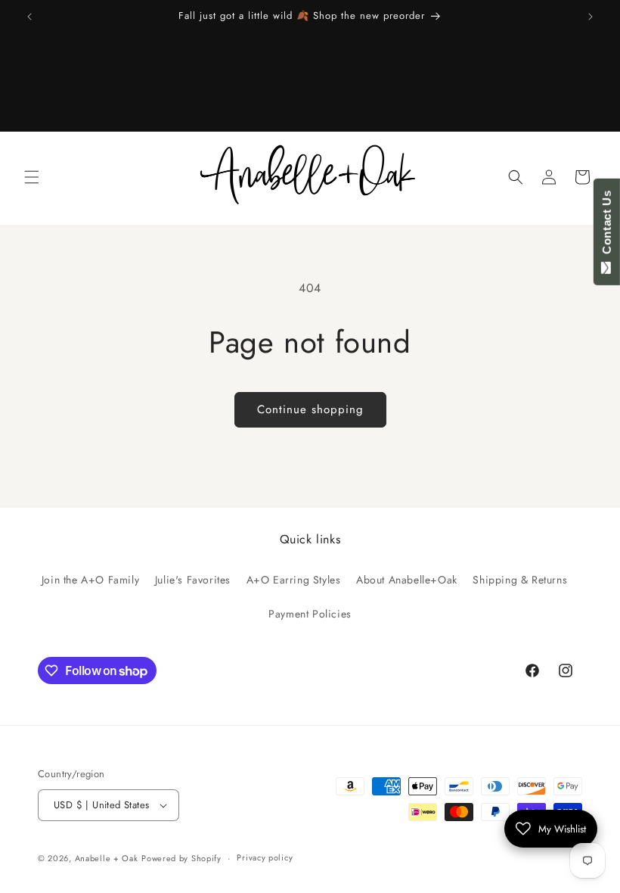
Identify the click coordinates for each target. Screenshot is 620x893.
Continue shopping (310, 409)
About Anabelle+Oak (406, 579)
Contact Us (606, 225)
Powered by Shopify (181, 858)
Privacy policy (265, 857)
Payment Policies (310, 613)
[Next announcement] (590, 16)
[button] (31, 177)
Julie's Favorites (193, 579)
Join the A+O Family (90, 579)
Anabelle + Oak (106, 858)
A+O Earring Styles (293, 579)
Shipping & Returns (520, 579)
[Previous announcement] (29, 16)
